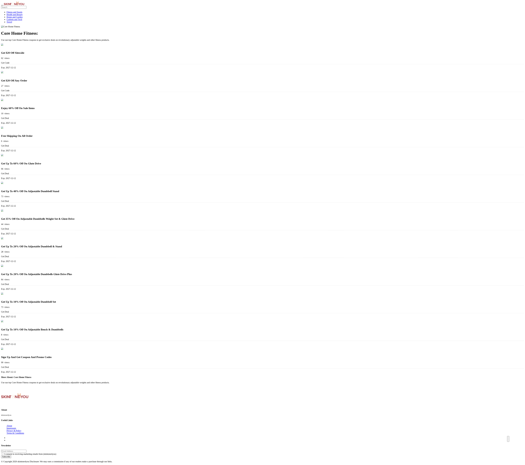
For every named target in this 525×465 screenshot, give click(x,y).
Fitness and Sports (14, 12)
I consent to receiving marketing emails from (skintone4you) (30, 454)
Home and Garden (15, 17)
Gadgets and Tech (14, 19)
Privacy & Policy (14, 430)
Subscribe (6, 457)
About (9, 426)
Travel (9, 22)
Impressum (11, 428)
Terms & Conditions (15, 433)
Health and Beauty (15, 14)
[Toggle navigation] (2, 5)
